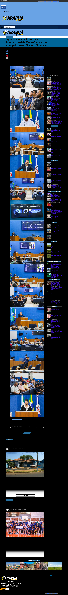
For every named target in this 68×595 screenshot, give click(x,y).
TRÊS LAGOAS (12, 11)
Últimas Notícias (7, 8)
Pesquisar (1, 27)
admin (9, 48)
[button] (3, 2)
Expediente (12, 5)
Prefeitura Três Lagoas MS (17, 419)
